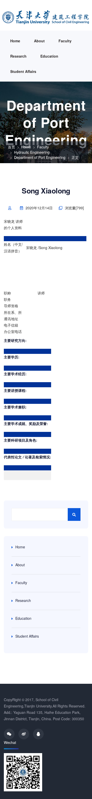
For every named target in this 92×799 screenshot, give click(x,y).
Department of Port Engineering (39, 157)
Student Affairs (23, 71)
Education (49, 56)
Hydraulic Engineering (32, 152)
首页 (11, 146)
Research (18, 56)
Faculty (65, 40)
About (39, 40)
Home (15, 40)
